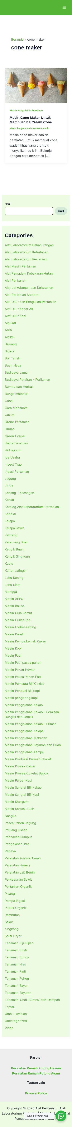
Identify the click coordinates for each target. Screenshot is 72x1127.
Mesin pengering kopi (21, 698)
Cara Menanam (16, 408)
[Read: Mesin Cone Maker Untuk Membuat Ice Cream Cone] (36, 85)
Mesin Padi (13, 655)
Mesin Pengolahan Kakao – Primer (30, 724)
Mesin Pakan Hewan (20, 670)
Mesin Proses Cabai (20, 766)
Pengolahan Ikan (17, 844)
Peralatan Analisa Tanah (23, 858)
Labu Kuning (14, 578)
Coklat (9, 415)
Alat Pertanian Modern (22, 295)
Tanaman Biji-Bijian (19, 943)
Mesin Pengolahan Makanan (26, 738)
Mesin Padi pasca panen (23, 662)
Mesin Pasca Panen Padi (23, 677)
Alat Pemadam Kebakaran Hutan (29, 273)
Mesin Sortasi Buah (19, 809)
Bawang (11, 344)
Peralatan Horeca (18, 865)
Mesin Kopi (13, 648)
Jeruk (9, 486)
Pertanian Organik (18, 886)
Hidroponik (13, 450)
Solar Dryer (13, 936)
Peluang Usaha (16, 830)
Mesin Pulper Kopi (18, 780)
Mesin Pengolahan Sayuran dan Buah (33, 745)
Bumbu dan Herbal (19, 387)
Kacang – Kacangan (19, 493)
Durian (10, 429)
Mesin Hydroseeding (20, 627)
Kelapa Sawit (14, 528)
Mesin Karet (14, 634)
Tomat (9, 1007)
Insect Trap (13, 464)
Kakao (9, 500)
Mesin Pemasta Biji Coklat (24, 684)
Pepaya (10, 851)
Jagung (10, 479)
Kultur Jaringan (16, 571)
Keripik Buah (14, 549)
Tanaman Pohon (17, 978)
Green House (15, 436)
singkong (12, 929)
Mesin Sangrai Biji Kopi (22, 794)
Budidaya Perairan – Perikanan (27, 379)
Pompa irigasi (15, 901)
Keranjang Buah (16, 542)
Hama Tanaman (16, 443)
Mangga (11, 592)
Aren (8, 330)
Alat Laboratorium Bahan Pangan (29, 245)
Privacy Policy (36, 1093)
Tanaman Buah (16, 950)
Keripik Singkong (17, 556)
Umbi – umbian (16, 1014)
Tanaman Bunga (17, 957)
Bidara (9, 351)
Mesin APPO (14, 599)
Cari (7, 204)
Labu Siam (12, 585)
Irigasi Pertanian (17, 471)
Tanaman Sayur (16, 986)
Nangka (10, 816)
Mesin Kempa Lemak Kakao (25, 641)
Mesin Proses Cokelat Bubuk (26, 773)
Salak (9, 922)
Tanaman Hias (15, 964)
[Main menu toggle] (64, 8)
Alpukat (10, 323)
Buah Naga (13, 365)
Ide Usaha (12, 457)
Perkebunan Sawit (18, 879)
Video (9, 1028)
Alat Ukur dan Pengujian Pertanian (30, 302)
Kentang (11, 535)
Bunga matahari (16, 394)
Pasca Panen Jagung (20, 823)
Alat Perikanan (15, 280)
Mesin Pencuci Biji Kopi (22, 691)
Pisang (10, 894)
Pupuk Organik (16, 908)
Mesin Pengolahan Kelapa (24, 731)
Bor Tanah (12, 358)
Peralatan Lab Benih (20, 872)
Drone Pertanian (17, 422)
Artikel (10, 337)
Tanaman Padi (15, 971)
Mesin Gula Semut (18, 613)
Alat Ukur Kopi (15, 316)
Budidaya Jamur (17, 372)
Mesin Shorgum (16, 802)
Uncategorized (16, 1021)
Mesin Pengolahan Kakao (24, 705)
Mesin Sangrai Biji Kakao (23, 787)
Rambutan (12, 915)
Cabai (9, 401)
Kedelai (10, 514)
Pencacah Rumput (18, 837)
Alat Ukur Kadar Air (19, 309)
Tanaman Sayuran (18, 993)
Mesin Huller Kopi (18, 620)
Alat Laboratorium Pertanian (26, 259)
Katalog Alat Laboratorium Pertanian (32, 507)
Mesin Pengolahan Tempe (24, 752)
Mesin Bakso (14, 606)
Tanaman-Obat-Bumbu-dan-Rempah (32, 1000)
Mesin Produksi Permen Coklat (28, 759)
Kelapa (10, 521)
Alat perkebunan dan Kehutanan (29, 288)
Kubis (9, 563)
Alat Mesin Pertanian (20, 266)
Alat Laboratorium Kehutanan (26, 252)
